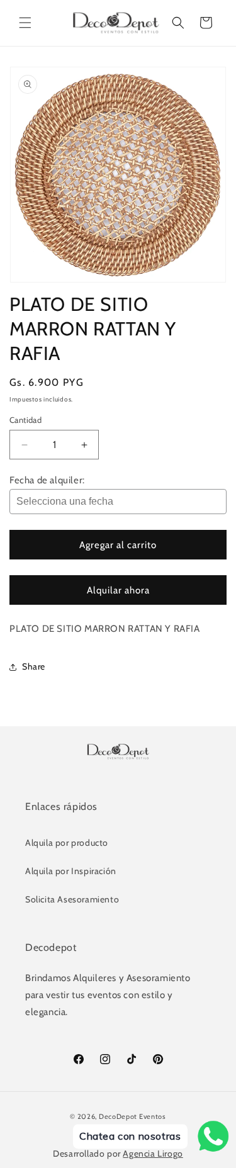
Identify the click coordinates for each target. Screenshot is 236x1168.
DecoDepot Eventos (132, 1116)
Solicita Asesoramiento (72, 899)
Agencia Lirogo (153, 1153)
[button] (25, 22)
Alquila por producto (66, 842)
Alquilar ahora (118, 590)
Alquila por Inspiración (70, 871)
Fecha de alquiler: (47, 480)
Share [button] (33, 666)
